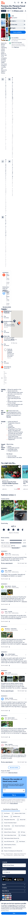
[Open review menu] (25, 554)
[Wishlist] (18, 3)
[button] (12, 11)
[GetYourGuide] (3, 3)
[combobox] (16, 547)
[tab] (10, 809)
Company (4, 887)
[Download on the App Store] (18, 880)
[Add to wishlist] (19, 467)
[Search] (15, 2)
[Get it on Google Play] (7, 880)
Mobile (3, 876)
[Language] (22, 2)
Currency (4, 869)
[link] (11, 478)
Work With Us (5, 891)
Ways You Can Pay (6, 893)
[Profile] (25, 3)
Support (4, 884)
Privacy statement (14, 803)
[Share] (25, 11)
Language (4, 862)
